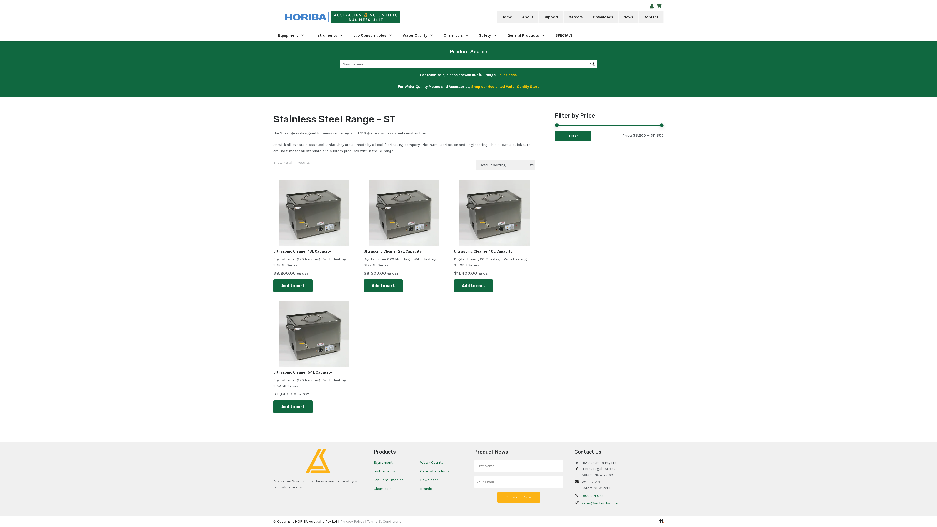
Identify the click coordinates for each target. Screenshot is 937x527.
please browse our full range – (481, 75)
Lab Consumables (389, 480)
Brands (426, 488)
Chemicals (383, 488)
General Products (435, 471)
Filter (573, 135)
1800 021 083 (593, 495)
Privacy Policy (352, 521)
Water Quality (431, 462)
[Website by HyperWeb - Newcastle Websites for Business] (661, 521)
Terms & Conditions (384, 521)
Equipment (383, 462)
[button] (536, 17)
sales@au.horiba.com (600, 503)
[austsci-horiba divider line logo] (328, 17)
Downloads (429, 480)
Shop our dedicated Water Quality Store (505, 86)
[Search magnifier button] (592, 64)
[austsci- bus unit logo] (366, 17)
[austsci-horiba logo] (305, 17)
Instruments (384, 471)
